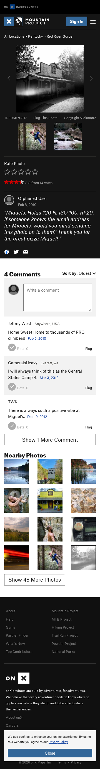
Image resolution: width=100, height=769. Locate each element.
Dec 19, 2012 (37, 416)
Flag (88, 348)
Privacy (76, 762)
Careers (12, 725)
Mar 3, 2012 (49, 377)
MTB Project (61, 619)
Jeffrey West (19, 323)
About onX (14, 717)
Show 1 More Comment (50, 439)
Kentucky (35, 36)
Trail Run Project (65, 635)
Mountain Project (65, 611)
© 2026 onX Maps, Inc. (35, 762)
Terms (61, 762)
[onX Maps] (17, 682)
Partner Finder (17, 635)
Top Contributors (19, 651)
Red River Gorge (59, 36)
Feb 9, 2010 (37, 338)
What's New (15, 643)
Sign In (76, 21)
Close (50, 752)
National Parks (63, 651)
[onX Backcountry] (21, 7)
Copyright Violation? (80, 118)
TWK (13, 401)
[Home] (29, 21)
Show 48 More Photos (34, 579)
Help (9, 619)
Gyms (10, 627)
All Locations (14, 36)
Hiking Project (63, 627)
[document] (50, 745)
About (10, 611)
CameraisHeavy (22, 362)
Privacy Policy (58, 742)
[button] (6, 251)
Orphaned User (32, 198)
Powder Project (64, 643)
